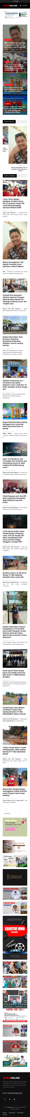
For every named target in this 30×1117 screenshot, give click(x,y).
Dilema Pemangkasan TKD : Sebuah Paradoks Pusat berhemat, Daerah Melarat (14, 45)
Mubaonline (10, 1107)
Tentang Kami (12, 1112)
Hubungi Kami (20, 1112)
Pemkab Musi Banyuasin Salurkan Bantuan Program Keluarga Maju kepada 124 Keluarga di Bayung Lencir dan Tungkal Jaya (15, 299)
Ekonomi (7, 103)
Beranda (5, 1112)
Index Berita (7, 813)
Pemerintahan (9, 84)
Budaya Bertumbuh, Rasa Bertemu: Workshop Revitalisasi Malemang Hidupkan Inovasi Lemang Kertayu (13, 341)
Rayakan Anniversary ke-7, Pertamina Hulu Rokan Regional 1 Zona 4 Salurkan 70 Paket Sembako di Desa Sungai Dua (15, 385)
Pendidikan (8, 39)
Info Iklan (5, 1114)
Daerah (7, 61)
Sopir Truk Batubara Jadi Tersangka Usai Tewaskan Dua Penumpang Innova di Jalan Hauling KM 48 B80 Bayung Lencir (15, 463)
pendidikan (15, 165)
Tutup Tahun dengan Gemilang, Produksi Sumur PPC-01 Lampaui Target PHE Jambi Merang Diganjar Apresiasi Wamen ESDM (13, 203)
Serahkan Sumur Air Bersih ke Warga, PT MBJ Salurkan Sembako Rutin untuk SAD (14, 575)
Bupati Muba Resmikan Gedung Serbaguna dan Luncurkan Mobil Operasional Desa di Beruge (14, 89)
